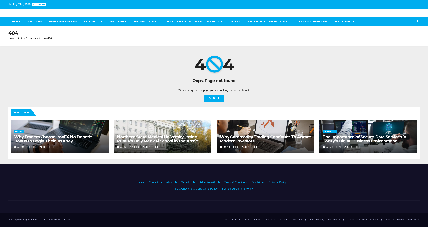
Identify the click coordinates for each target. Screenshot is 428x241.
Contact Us (93, 21)
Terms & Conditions (312, 21)
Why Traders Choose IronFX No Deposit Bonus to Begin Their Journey (53, 138)
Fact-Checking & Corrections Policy (194, 21)
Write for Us (344, 21)
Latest (235, 21)
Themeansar (66, 219)
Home (16, 21)
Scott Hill (49, 147)
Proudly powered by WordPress (23, 219)
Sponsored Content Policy (269, 21)
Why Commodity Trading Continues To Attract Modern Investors (265, 138)
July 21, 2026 (231, 147)
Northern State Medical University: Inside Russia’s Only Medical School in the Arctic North (157, 141)
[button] (417, 21)
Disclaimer (118, 21)
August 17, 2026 (130, 147)
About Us (34, 21)
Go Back (214, 98)
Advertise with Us (63, 21)
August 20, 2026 (27, 147)
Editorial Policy (146, 21)
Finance (19, 131)
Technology (330, 131)
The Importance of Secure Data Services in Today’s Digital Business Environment (364, 138)
